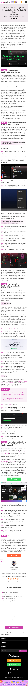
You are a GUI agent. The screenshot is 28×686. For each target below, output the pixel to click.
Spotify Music (8, 632)
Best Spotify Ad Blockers (9, 598)
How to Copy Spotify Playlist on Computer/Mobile (10, 593)
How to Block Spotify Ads (9, 600)
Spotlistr (11, 404)
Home (2, 632)
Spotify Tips (21, 16)
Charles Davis (14, 14)
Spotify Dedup (12, 328)
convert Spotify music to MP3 (8, 461)
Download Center (15, 664)
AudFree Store (15, 660)
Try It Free (15, 479)
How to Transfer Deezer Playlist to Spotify (13, 392)
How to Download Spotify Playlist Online (12, 596)
